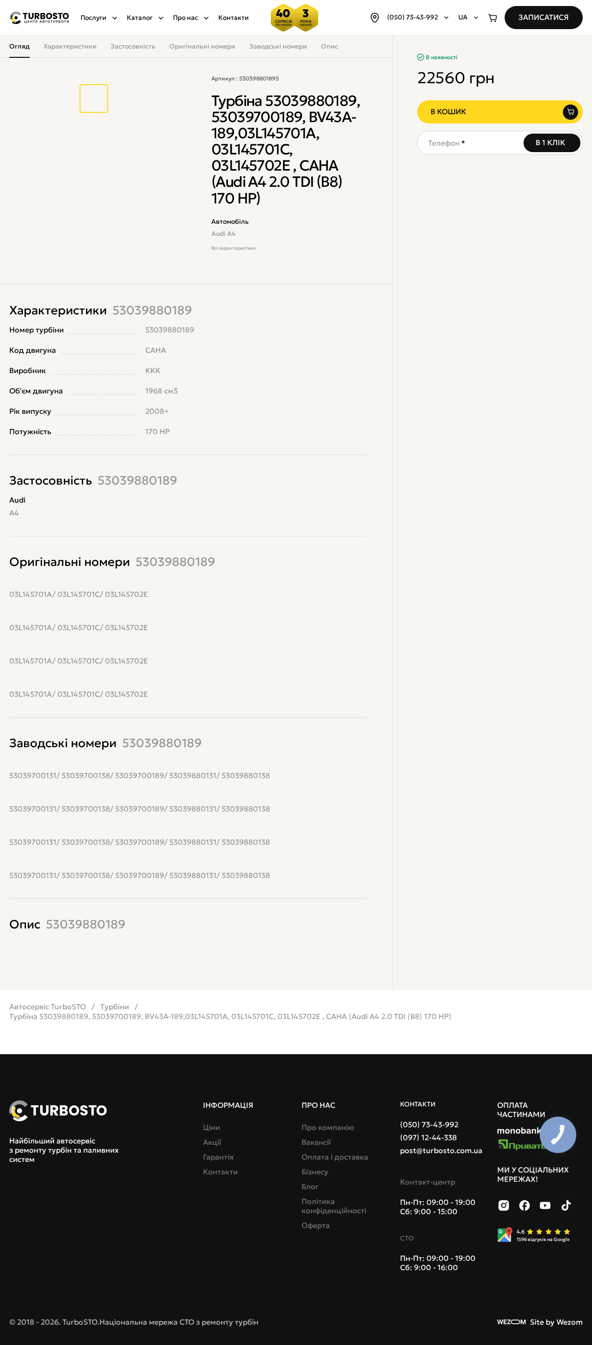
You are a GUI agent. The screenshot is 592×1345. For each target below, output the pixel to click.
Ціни (211, 1127)
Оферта (316, 1225)
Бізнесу (315, 1171)
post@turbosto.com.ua (441, 1150)
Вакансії (316, 1142)
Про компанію (328, 1127)
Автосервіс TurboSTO (47, 1006)
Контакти (233, 17)
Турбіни (114, 1006)
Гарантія (218, 1156)
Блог (310, 1186)
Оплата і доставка (335, 1156)
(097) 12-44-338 (428, 1137)
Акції (212, 1142)
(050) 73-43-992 (429, 1124)
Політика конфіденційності (334, 1206)
